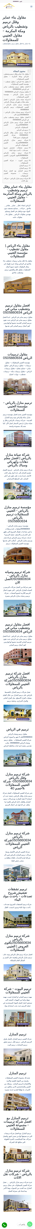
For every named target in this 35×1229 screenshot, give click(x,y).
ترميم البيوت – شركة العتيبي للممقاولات (16, 161)
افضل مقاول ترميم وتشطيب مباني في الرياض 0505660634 (16, 87)
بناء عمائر (27, 43)
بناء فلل (22, 43)
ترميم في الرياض (22, 130)
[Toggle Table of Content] (28, 71)
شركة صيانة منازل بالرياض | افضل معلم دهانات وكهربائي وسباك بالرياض (16, 100)
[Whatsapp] (29, 1224)
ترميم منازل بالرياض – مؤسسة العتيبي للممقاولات (16, 95)
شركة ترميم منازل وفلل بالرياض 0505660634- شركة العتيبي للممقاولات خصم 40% (16, 135)
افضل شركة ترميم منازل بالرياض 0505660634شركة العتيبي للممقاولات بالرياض (16, 124)
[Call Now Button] (4, 1225)
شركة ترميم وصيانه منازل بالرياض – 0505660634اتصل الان (16, 113)
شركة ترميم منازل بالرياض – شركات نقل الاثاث (16, 179)
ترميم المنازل (23, 165)
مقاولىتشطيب (7, 43)
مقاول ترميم (15, 43)
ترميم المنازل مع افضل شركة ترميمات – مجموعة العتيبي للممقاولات (16, 173)
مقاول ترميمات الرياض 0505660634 (17, 92)
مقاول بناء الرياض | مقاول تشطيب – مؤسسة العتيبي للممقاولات (16, 82)
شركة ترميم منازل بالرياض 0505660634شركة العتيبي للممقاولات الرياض (16, 142)
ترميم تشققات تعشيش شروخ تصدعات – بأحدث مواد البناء (16, 149)
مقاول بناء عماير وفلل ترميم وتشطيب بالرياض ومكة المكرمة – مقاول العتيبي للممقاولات (16, 76)
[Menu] (31, 6)
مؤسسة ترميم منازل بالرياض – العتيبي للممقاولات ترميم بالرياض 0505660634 (16, 107)
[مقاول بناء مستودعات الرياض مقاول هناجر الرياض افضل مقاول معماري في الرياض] (14, 6)
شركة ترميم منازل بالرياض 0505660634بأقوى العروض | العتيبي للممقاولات (16, 155)
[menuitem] (27, 6)
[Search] (27, 6)
